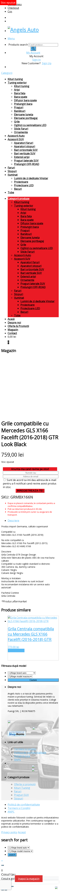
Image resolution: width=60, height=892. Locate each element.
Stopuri (12, 171)
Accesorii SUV (16, 139)
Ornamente (21, 132)
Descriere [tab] (13, 520)
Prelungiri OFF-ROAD (26, 164)
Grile (17, 121)
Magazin (13, 329)
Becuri (18, 189)
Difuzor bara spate (25, 100)
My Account (33, 52)
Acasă (11, 319)
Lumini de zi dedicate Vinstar (31, 178)
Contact (12, 333)
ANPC (17, 759)
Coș (10, 11)
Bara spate (20, 97)
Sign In (36, 60)
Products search (18, 44)
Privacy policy (9, 832)
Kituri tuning (15, 79)
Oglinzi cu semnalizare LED (30, 125)
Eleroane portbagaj (25, 118)
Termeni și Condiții (19, 808)
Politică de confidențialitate (24, 804)
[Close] (2, 865)
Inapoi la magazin (28, 878)
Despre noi (14, 322)
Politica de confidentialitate (30, 752)
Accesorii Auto (16, 136)
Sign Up (46, 63)
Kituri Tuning (22, 788)
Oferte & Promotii (18, 326)
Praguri (18, 107)
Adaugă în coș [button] (16, 650)
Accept (22, 832)
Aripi (17, 89)
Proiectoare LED (24, 185)
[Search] (33, 49)
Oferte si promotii (25, 784)
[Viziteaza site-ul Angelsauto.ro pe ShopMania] (17, 735)
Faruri (11, 167)
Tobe (11, 192)
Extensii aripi (21, 157)
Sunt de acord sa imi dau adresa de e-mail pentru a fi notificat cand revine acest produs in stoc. (29, 483)
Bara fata (19, 93)
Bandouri (19, 111)
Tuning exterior (17, 82)
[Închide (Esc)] (12, 886)
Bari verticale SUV (24, 153)
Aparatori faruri (23, 143)
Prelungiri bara (23, 104)
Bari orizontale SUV (26, 150)
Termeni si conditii (25, 749)
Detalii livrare (22, 756)
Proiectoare (21, 182)
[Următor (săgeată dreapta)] (5, 889)
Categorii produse (18, 198)
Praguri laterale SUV (26, 160)
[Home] (23, 29)
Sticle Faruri (21, 128)
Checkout (13, 8)
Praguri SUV (21, 795)
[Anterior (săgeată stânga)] (2, 889)
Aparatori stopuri (24, 146)
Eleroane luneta (23, 114)
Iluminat (13, 174)
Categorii (6, 73)
